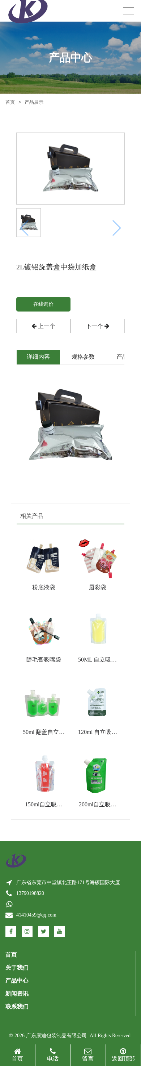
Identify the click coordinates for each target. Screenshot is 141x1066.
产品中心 (17, 980)
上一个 (46, 326)
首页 (10, 102)
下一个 (95, 326)
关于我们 (17, 967)
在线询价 (43, 304)
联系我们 (17, 1006)
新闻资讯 (17, 993)
